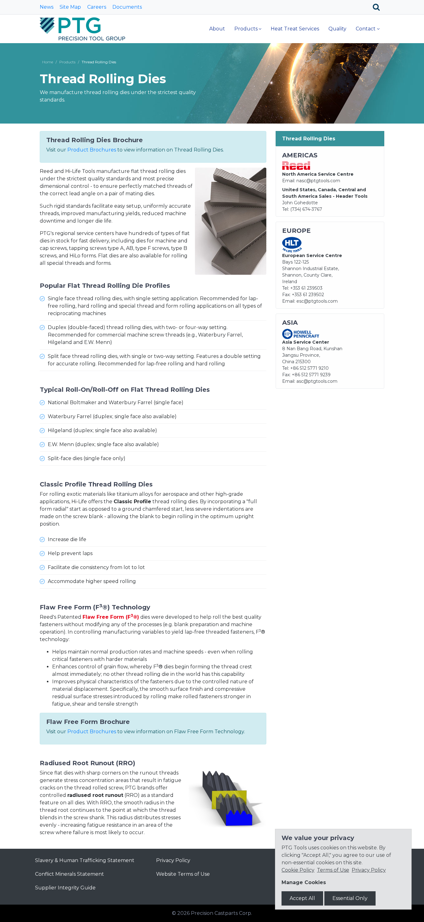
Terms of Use (333, 870)
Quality (337, 29)
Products (246, 29)
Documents (127, 7)
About (217, 29)
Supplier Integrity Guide (65, 888)
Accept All (302, 898)
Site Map (70, 7)
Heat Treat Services (295, 29)
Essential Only (350, 898)
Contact (366, 29)
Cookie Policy (298, 870)
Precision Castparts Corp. (221, 913)
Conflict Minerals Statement (69, 874)
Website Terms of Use (183, 874)
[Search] (378, 7)
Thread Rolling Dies (308, 139)
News (46, 7)
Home (47, 62)
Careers (96, 7)
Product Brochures (91, 150)
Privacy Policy (173, 860)
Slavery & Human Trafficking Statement (84, 860)
